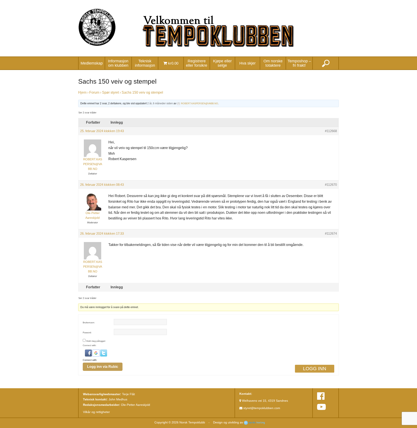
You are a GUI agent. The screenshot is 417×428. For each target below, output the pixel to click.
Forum (94, 92)
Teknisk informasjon (145, 63)
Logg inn (314, 368)
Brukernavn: (89, 322)
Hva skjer (247, 63)
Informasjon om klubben (118, 63)
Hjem (82, 92)
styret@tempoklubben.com (261, 408)
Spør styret (110, 92)
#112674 (331, 233)
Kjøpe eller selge (222, 63)
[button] (89, 353)
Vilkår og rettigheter (96, 412)
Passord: (87, 332)
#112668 (331, 131)
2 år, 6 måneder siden (160, 103)
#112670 (331, 184)
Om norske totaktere (273, 63)
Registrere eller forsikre (196, 63)
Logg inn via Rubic (102, 366)
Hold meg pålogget (95, 341)
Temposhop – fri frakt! (299, 63)
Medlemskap (92, 63)
